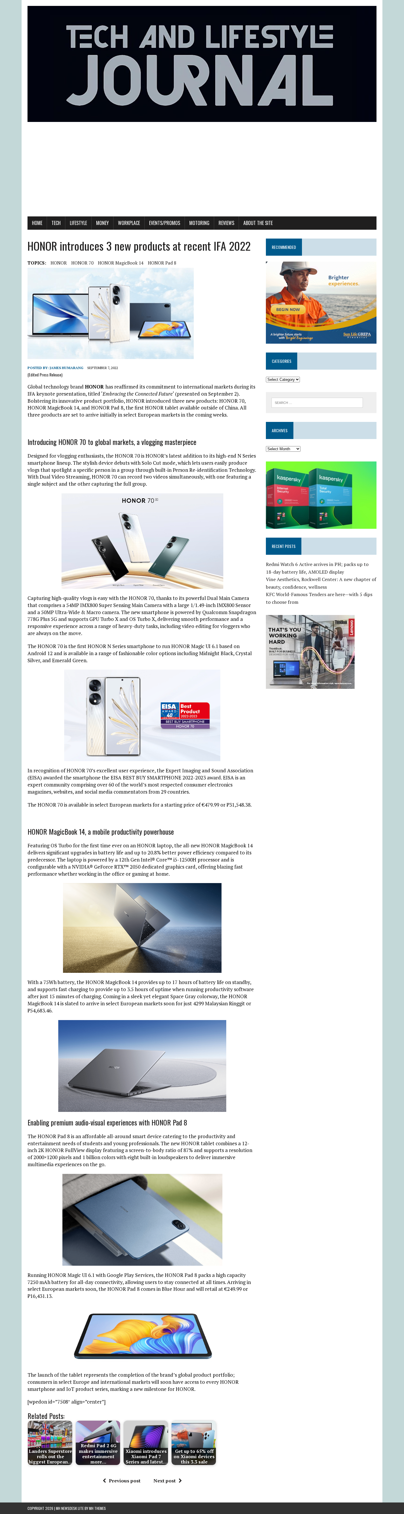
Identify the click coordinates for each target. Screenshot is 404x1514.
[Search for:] (317, 402)
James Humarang (66, 368)
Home (37, 222)
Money (102, 222)
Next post (164, 1480)
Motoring (199, 222)
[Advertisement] (202, 172)
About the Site (258, 222)
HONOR (59, 263)
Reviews (226, 222)
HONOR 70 (82, 263)
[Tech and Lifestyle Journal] (202, 64)
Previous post (124, 1480)
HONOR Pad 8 (162, 263)
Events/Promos (164, 222)
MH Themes (97, 1508)
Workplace (129, 222)
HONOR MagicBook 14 (120, 263)
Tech (56, 222)
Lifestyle (78, 222)
